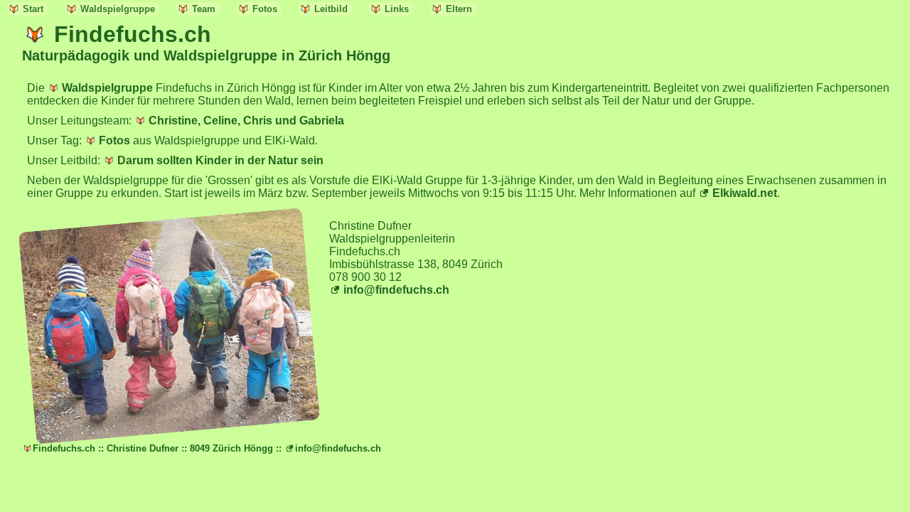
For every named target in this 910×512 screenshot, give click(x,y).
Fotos (264, 9)
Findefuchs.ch (132, 34)
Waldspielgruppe (117, 9)
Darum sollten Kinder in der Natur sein (220, 160)
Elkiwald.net (744, 193)
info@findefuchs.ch (396, 290)
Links (397, 9)
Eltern (459, 9)
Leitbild (331, 9)
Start (33, 9)
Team (203, 9)
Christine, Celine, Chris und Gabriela (246, 120)
